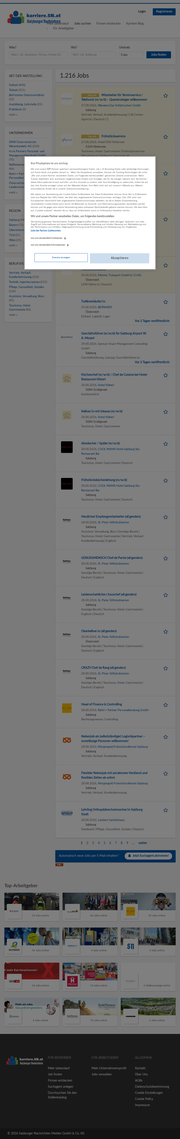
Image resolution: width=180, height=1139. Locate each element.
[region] (90, 213)
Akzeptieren (120, 258)
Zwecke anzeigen (61, 257)
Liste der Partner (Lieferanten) (46, 231)
